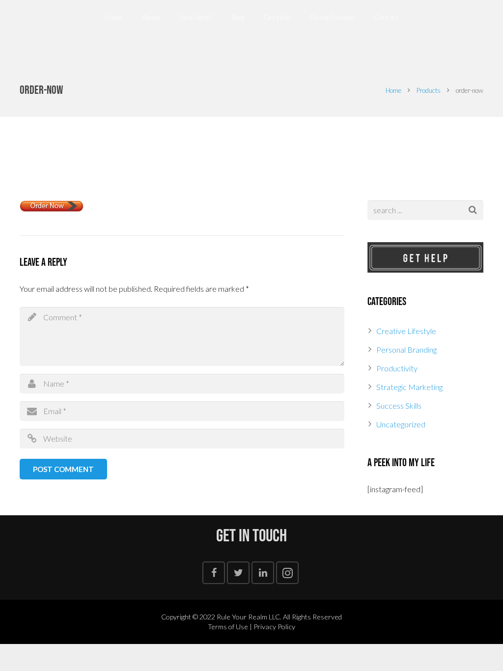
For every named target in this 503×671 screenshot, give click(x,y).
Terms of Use (228, 626)
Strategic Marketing (409, 386)
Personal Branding (406, 349)
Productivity (397, 368)
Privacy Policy (274, 626)
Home (393, 90)
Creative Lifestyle (406, 331)
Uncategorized (400, 424)
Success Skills (398, 405)
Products (429, 90)
